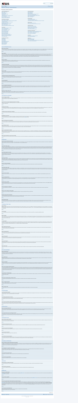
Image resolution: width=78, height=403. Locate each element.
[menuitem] (6, 6)
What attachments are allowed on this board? (33, 35)
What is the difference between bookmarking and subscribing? (34, 31)
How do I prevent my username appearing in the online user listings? (9, 20)
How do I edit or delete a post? (5, 28)
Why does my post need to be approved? (6, 35)
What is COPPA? (3, 12)
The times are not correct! (4, 21)
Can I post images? (4, 40)
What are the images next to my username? (6, 23)
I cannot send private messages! (31, 19)
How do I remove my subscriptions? (32, 33)
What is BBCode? (4, 38)
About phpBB (3, 373)
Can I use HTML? (4, 39)
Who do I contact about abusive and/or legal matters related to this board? (36, 40)
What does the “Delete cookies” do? (6, 17)
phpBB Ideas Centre (34, 377)
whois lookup (3, 382)
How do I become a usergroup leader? (32, 14)
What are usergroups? (30, 13)
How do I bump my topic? (4, 36)
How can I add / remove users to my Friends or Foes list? (34, 23)
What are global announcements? (5, 41)
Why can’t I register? (4, 13)
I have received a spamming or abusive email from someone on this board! (36, 20)
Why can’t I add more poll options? (5, 30)
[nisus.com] (5, 3)
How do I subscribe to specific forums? (32, 32)
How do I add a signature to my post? (6, 29)
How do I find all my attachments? (31, 36)
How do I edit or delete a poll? (5, 31)
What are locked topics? (4, 43)
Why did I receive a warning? (5, 33)
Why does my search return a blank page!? (32, 27)
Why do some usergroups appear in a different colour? (34, 15)
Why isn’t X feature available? (31, 39)
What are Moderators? (30, 12)
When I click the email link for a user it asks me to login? (8, 25)
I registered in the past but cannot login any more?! (7, 15)
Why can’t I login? (4, 14)
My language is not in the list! (5, 22)
